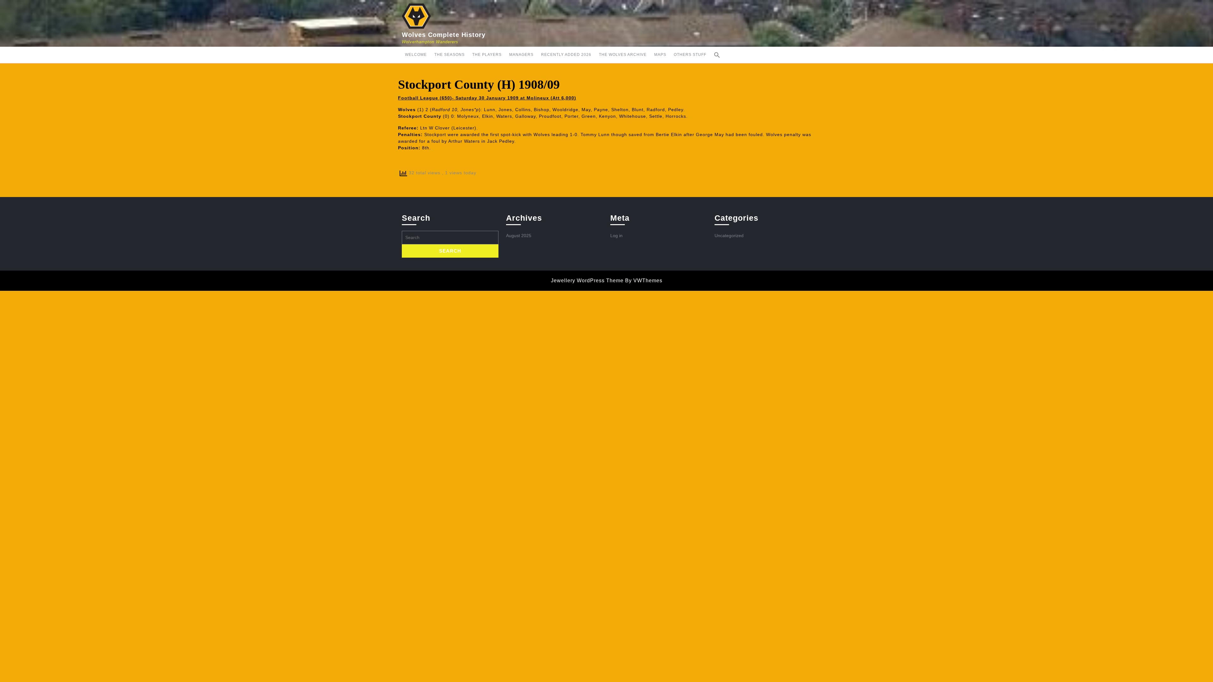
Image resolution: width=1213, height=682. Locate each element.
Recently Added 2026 (566, 54)
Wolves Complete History (444, 34)
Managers (521, 54)
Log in (616, 235)
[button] (717, 55)
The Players (487, 54)
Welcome (416, 54)
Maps (660, 54)
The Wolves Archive (623, 54)
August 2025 (518, 235)
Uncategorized (729, 235)
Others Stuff (690, 54)
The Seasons (449, 54)
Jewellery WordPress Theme (587, 280)
